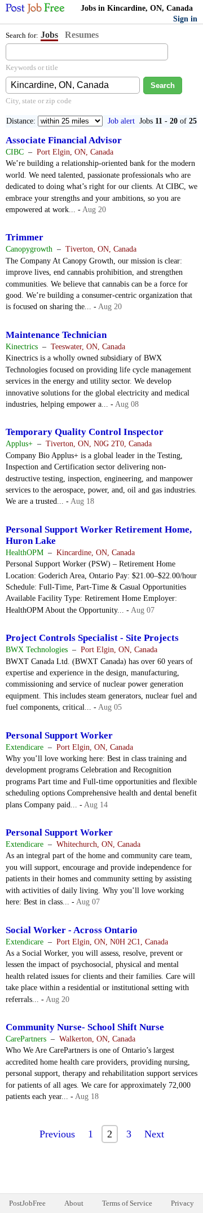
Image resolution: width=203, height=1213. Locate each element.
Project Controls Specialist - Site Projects (92, 637)
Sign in (185, 19)
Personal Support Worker (59, 735)
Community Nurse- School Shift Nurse (85, 1027)
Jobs (49, 34)
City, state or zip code (39, 100)
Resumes (82, 34)
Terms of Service (127, 1203)
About (73, 1203)
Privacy (182, 1203)
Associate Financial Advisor (64, 140)
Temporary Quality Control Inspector (85, 432)
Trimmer (24, 237)
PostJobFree (27, 1203)
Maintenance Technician (56, 334)
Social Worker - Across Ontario (72, 930)
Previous (57, 1134)
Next (154, 1134)
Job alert (121, 121)
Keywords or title (32, 67)
